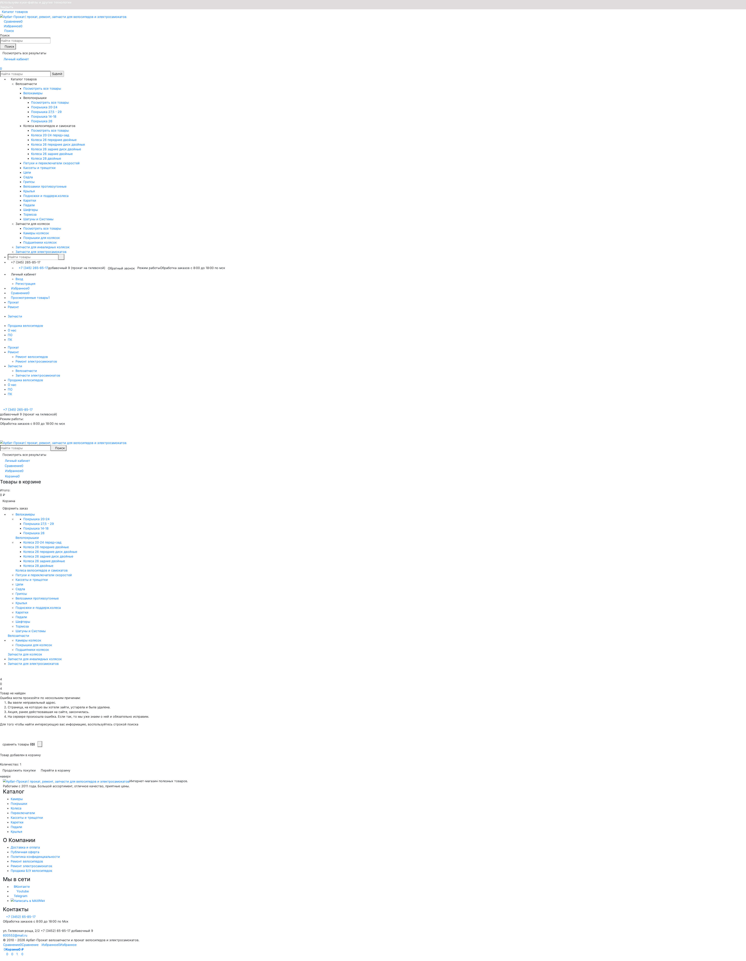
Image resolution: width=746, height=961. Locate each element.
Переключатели (23, 813)
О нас (12, 330)
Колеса (16, 808)
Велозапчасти (26, 371)
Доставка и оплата (25, 847)
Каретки (17, 822)
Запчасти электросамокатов (38, 375)
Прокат (13, 302)
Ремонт (13, 307)
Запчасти (15, 316)
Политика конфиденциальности (35, 857)
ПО (10, 335)
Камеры (17, 799)
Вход (19, 279)
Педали (16, 827)
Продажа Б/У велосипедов (31, 871)
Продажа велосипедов (25, 326)
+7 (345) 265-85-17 (33, 268)
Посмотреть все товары (42, 88)
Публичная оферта (25, 852)
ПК (10, 340)
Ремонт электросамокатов (36, 361)
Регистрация (25, 284)
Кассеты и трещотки (27, 817)
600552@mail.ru (15, 935)
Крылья (16, 831)
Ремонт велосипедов (32, 357)
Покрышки (19, 803)
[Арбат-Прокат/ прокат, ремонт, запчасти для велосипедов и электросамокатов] (66, 781)
